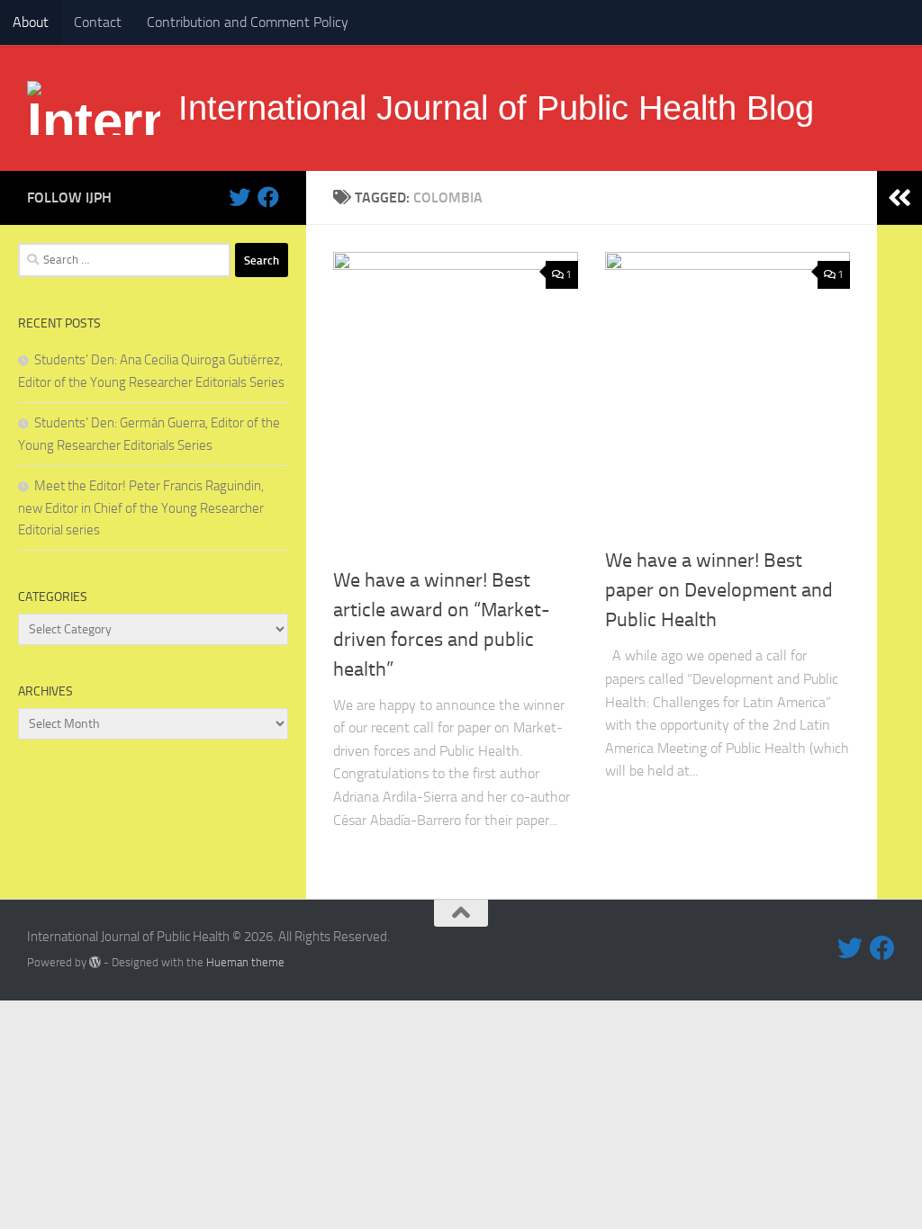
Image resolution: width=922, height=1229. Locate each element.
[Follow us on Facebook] (268, 197)
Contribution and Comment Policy (247, 22)
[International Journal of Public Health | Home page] (93, 108)
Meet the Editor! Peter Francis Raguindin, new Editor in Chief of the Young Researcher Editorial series (141, 508)
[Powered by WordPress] (95, 962)
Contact (98, 22)
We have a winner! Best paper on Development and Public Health (719, 590)
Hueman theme (245, 962)
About (31, 22)
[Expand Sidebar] (899, 198)
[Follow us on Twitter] (239, 197)
